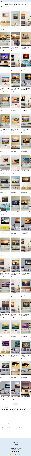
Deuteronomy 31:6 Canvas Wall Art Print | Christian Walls (26, 232)
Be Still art (2, 429)
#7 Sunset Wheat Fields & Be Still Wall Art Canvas (15, 47)
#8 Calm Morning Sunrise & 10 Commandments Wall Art (26, 47)
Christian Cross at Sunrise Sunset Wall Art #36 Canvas (5, 232)
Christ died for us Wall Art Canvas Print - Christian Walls (5, 211)
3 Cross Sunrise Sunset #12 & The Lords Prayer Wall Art (26, 170)
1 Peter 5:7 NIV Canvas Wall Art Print (15, 129)
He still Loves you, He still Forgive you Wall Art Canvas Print (15, 314)
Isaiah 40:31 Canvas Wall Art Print (26, 355)
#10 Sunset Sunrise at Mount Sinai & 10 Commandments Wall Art (15, 26)
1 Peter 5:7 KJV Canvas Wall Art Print (5, 129)
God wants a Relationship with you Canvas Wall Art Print (5, 314)
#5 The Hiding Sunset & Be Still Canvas (5, 47)
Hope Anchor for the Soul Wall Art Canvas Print (5, 355)
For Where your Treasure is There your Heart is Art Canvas (26, 252)
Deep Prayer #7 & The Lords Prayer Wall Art (15, 232)
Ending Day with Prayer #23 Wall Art (5, 252)
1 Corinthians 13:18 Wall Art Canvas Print (15, 67)
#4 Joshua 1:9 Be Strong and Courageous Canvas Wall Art (26, 26)
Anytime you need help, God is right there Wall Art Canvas (26, 191)
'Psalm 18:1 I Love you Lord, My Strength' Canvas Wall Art (5, 67)
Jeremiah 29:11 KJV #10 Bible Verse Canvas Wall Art (15, 396)
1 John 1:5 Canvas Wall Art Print (26, 88)
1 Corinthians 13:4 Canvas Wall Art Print (26, 67)
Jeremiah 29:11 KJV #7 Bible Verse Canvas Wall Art (26, 396)
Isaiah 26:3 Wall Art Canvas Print (15, 355)
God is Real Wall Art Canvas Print (15, 293)
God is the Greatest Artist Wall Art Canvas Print (26, 293)
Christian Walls (19, 448)
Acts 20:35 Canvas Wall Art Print (15, 191)
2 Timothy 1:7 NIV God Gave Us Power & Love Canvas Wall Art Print (15, 170)
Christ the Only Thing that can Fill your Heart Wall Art (15, 211)
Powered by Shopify (15, 449)
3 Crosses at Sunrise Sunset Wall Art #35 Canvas (5, 191)
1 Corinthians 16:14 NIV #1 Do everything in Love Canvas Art (15, 88)
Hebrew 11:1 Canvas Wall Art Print (26, 314)
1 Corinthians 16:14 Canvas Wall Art (5, 88)
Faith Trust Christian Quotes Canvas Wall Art (15, 252)
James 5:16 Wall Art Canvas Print (5, 396)
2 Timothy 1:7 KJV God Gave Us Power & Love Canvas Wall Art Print (5, 170)
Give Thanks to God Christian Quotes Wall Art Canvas (15, 273)
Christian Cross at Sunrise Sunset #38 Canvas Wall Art (26, 211)
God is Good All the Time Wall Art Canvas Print (26, 273)
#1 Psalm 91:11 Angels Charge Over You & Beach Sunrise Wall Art (5, 26)
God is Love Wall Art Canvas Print (5, 293)
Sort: (1, 8)
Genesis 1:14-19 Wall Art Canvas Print (5, 273)
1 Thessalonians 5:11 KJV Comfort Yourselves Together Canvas (26, 129)
